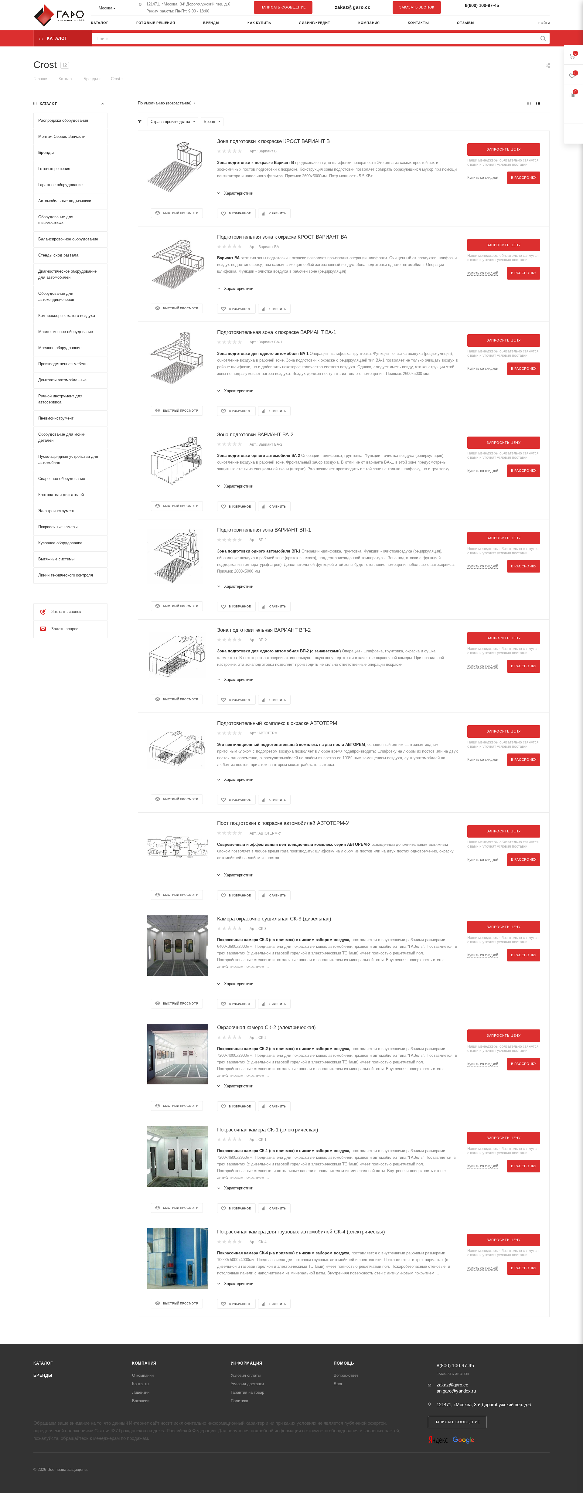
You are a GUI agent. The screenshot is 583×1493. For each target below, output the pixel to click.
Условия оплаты (246, 1375)
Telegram (529, 7)
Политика (239, 1401)
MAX (542, 7)
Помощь (344, 1363)
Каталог (43, 1363)
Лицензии (140, 1392)
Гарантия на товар (247, 1392)
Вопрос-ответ (346, 1375)
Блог (338, 1384)
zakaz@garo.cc (352, 7)
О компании (143, 1375)
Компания (144, 1363)
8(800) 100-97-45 (482, 5)
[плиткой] (529, 103)
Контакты (140, 1384)
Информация (246, 1363)
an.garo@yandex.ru (456, 1390)
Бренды (43, 1375)
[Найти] (543, 38)
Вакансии (140, 1401)
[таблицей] (548, 103)
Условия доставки (247, 1384)
